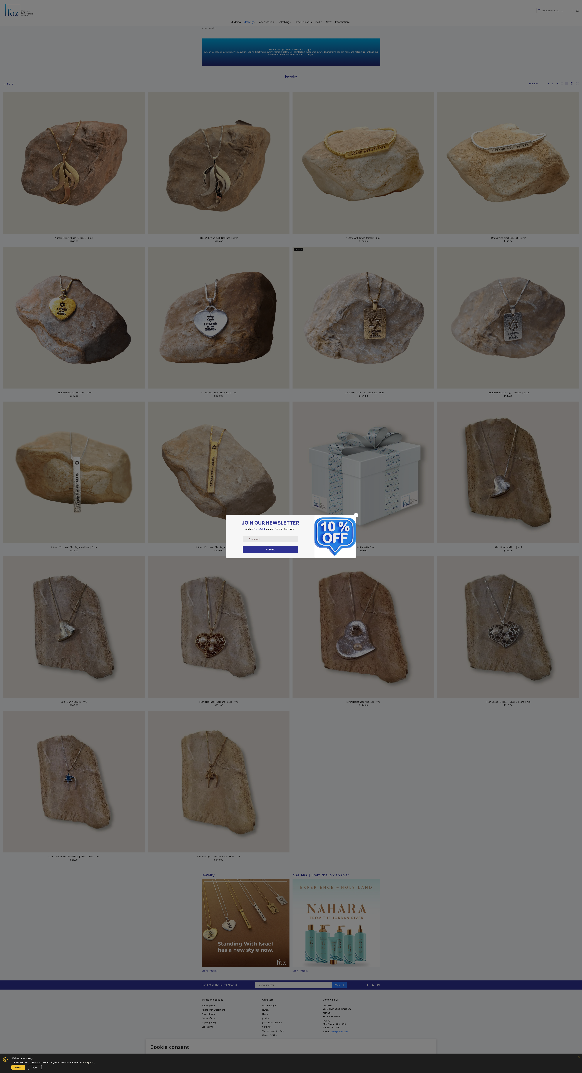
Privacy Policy (89, 1062)
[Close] (578, 1056)
